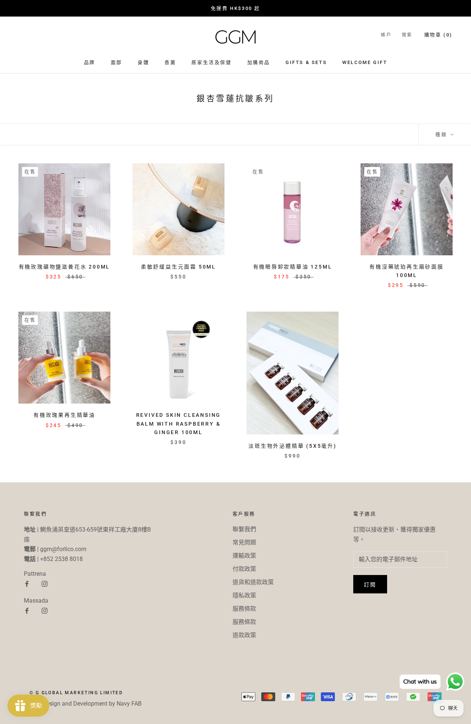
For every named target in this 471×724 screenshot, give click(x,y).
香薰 (170, 62)
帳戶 (386, 35)
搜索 (407, 35)
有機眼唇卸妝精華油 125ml (292, 267)
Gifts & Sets (306, 62)
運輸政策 (244, 555)
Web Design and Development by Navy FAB (85, 703)
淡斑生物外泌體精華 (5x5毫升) (292, 446)
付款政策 (244, 568)
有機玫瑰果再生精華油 (64, 415)
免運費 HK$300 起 (235, 8)
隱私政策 (244, 595)
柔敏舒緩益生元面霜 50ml (178, 267)
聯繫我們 (244, 529)
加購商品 (258, 62)
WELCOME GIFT (364, 62)
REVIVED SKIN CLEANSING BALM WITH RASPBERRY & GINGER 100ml (178, 423)
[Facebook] (27, 583)
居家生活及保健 (211, 62)
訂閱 (370, 585)
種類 (442, 134)
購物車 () (438, 35)
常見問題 (244, 542)
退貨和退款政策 (253, 582)
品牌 (89, 62)
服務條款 (244, 608)
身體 (143, 62)
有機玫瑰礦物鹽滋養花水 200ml (64, 267)
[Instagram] (44, 583)
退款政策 (244, 635)
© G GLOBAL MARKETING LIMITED (76, 692)
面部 (116, 62)
